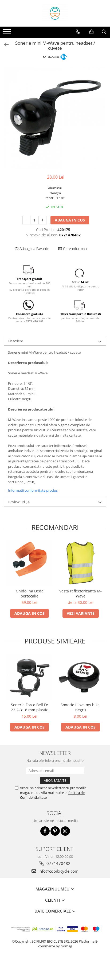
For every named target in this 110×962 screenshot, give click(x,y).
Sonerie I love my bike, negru (81, 707)
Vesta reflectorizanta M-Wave (80, 593)
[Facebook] (45, 831)
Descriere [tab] (15, 340)
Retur (29, 481)
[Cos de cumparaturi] (91, 32)
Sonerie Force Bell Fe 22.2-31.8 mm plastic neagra (29, 707)
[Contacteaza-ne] (78, 32)
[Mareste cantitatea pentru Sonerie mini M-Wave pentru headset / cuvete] (42, 220)
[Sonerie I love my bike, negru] (80, 677)
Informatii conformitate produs (33, 490)
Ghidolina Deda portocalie (30, 593)
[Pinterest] (55, 831)
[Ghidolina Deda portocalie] (29, 563)
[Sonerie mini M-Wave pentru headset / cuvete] (55, 118)
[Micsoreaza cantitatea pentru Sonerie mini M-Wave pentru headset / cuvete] (26, 220)
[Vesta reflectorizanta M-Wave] (80, 563)
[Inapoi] (4, 44)
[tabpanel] (55, 118)
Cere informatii (75, 248)
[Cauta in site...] (104, 32)
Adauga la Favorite (33, 248)
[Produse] (7, 33)
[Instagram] (65, 831)
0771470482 (57, 863)
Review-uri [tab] (19, 501)
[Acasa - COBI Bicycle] (55, 13)
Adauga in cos (70, 220)
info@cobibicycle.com (57, 871)
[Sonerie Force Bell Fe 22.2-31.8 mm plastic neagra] (29, 677)
